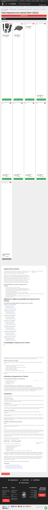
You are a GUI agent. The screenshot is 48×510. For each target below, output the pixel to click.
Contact (42, 0)
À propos (33, 0)
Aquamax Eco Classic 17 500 (10, 336)
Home (2, 9)
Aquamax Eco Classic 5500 (9, 315)
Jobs (3, 495)
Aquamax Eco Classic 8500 (9, 320)
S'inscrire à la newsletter (42, 495)
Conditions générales (6, 496)
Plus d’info (36, 12)
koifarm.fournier (25, 482)
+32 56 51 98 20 (25, 480)
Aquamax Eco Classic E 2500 (10, 304)
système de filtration (33, 389)
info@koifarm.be (14, 480)
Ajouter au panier (7, 99)
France (23, 0)
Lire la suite (7, 258)
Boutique (6, 9)
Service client (4, 494)
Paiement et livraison (6, 490)
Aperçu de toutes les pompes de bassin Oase (14, 466)
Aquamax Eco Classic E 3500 (10, 310)
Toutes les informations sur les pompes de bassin (14, 468)
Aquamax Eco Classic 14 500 (10, 331)
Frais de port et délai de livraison (5, 492)
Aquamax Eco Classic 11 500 (9, 326)
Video (38, 0)
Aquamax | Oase (36, 9)
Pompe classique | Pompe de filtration (24, 9)
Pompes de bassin (12, 9)
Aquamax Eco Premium (8, 418)
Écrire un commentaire (6, 500)
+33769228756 (36, 480)
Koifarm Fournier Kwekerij (34, 495)
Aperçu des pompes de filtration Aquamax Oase (14, 467)
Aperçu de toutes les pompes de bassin (13, 465)
